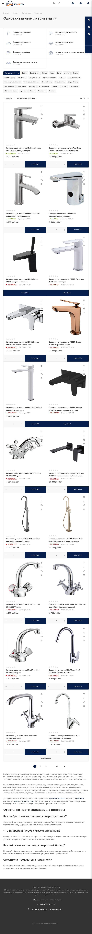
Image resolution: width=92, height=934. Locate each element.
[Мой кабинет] (65, 3)
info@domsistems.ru (47, 904)
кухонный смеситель (57, 798)
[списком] (84, 98)
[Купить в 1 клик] (41, 114)
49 (57, 766)
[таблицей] (87, 98)
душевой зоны (28, 801)
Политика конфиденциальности (47, 923)
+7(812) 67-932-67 (40, 900)
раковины (80, 798)
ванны (16, 801)
